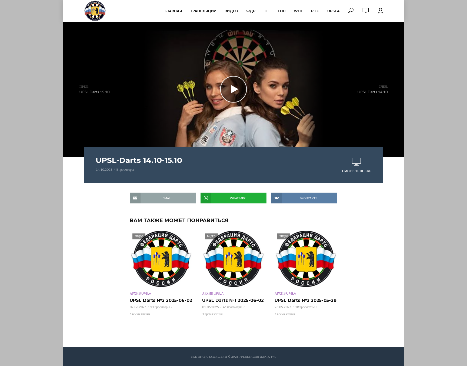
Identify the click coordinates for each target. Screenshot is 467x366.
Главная (173, 11)
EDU (282, 11)
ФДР (250, 11)
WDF (298, 11)
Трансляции (203, 11)
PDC (315, 11)
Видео (231, 11)
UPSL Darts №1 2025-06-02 (233, 300)
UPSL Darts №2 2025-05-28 (305, 300)
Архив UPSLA (140, 293)
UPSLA (333, 11)
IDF (266, 11)
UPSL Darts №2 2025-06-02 (161, 300)
